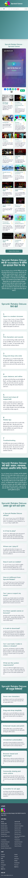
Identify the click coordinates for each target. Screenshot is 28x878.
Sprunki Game (4, 826)
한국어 (2, 862)
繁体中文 (3, 869)
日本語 (15, 860)
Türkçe (2, 867)
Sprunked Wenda (5, 846)
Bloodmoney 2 (18, 834)
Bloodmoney (4, 834)
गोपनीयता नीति (4, 824)
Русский (16, 865)
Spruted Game (18, 824)
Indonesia (16, 858)
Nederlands (17, 862)
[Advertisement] (14, 25)
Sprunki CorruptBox (19, 826)
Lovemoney (3, 840)
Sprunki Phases (18, 844)
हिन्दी (2, 858)
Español (3, 856)
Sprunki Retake (4, 844)
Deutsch (3, 854)
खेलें (23, 90)
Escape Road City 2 (5, 836)
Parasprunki (17, 840)
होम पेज (2, 821)
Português (3, 865)
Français (16, 856)
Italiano (2, 860)
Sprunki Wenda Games (6, 848)
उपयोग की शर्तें (17, 821)
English (16, 854)
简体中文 (16, 867)
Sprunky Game (4, 828)
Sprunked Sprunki (18, 842)
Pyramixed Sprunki (5, 842)
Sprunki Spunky (18, 846)
